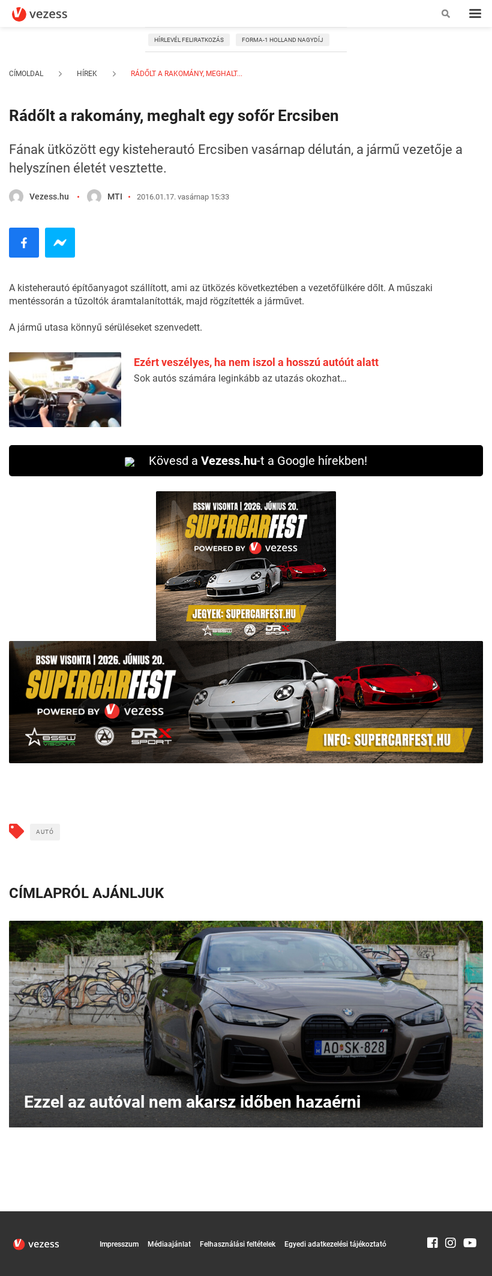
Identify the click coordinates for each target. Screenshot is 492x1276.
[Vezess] (51, 14)
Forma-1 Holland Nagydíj (282, 40)
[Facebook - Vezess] (24, 243)
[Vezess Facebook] (432, 1216)
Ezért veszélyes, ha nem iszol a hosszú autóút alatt (256, 362)
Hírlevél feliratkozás (189, 40)
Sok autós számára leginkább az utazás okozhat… (240, 378)
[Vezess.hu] (16, 196)
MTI (114, 196)
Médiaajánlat (169, 1244)
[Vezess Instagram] (450, 1216)
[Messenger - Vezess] (60, 243)
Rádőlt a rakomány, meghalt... (185, 73)
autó (45, 832)
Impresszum (119, 1244)
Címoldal (26, 73)
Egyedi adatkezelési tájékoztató (335, 1244)
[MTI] (94, 196)
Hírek (87, 73)
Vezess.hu (49, 196)
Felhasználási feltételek (237, 1244)
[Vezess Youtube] (468, 1216)
